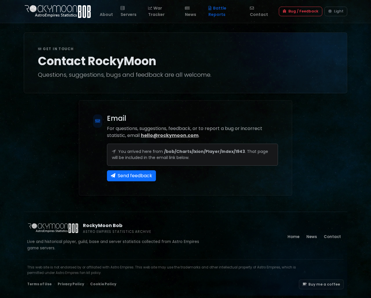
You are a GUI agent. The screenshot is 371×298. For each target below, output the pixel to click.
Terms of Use (39, 284)
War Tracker (156, 11)
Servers (129, 14)
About (106, 14)
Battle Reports (217, 11)
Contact (259, 14)
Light (338, 11)
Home (293, 237)
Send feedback (134, 175)
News (190, 14)
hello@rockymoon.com (170, 135)
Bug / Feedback (303, 11)
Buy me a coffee (324, 284)
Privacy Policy (71, 284)
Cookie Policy (103, 284)
